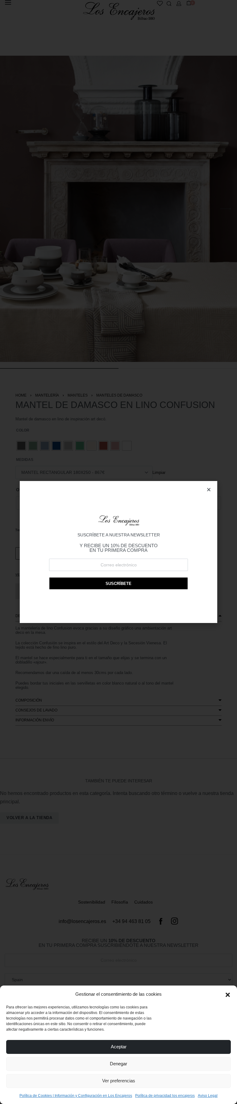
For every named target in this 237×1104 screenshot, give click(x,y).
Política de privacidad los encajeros (165, 1095)
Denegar (118, 1063)
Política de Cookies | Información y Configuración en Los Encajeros (75, 1095)
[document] (118, 552)
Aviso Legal (208, 1095)
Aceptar (119, 1046)
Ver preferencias (118, 1080)
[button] (228, 994)
